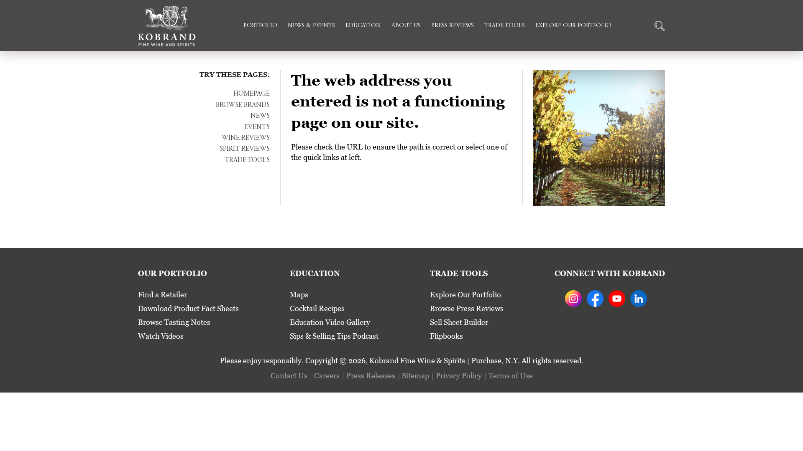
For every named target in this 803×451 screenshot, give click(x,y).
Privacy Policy (459, 375)
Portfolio (260, 26)
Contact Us (289, 375)
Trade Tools (504, 26)
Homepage (251, 94)
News (260, 116)
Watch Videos (161, 336)
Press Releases (370, 375)
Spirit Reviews (245, 149)
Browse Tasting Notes (174, 322)
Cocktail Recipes (317, 308)
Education (363, 26)
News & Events (311, 26)
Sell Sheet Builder (459, 322)
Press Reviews (452, 26)
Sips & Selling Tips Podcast (334, 336)
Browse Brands (243, 105)
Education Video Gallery (330, 322)
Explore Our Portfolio (573, 26)
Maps (299, 294)
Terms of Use (510, 375)
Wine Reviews (246, 138)
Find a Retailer (162, 294)
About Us (406, 26)
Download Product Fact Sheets (188, 308)
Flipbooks (446, 336)
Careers (327, 375)
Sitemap (415, 375)
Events (257, 127)
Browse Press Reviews (467, 308)
